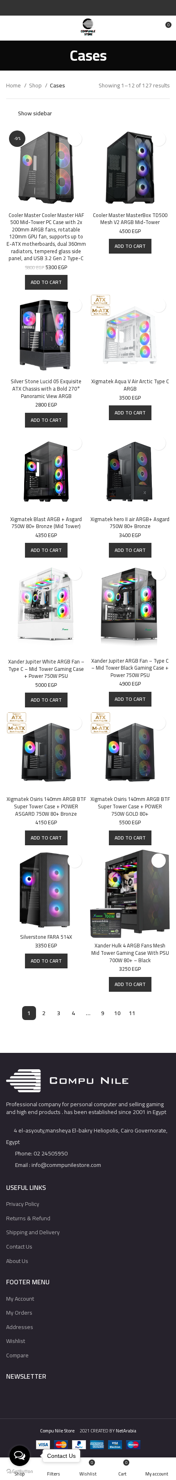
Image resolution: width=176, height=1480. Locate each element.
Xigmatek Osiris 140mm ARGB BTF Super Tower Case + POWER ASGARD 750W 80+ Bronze (46, 806)
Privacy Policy (22, 1204)
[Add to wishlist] (75, 139)
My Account (20, 1298)
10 (117, 1013)
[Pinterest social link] (88, 7)
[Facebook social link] (69, 7)
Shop (36, 85)
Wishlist (15, 1341)
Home (14, 85)
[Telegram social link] (107, 7)
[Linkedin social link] (97, 7)
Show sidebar (35, 113)
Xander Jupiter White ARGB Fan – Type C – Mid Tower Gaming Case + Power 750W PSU (46, 669)
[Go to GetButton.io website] (20, 1471)
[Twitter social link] (78, 7)
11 (132, 1013)
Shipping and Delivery (33, 1232)
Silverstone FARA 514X (46, 937)
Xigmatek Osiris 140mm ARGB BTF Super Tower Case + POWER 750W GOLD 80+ (130, 806)
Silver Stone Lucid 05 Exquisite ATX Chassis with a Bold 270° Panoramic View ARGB (46, 388)
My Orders (19, 1312)
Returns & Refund (28, 1218)
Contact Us (19, 1246)
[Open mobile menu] (10, 28)
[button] (46, 282)
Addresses (19, 1327)
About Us (17, 1261)
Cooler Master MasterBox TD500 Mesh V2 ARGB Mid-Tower (130, 218)
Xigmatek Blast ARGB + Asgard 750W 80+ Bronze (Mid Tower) (46, 523)
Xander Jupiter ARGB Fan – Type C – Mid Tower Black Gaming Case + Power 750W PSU (130, 668)
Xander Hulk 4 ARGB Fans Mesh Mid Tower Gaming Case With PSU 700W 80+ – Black (130, 953)
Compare (17, 1355)
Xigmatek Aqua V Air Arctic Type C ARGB (130, 385)
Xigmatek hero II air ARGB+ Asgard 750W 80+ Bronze (129, 523)
